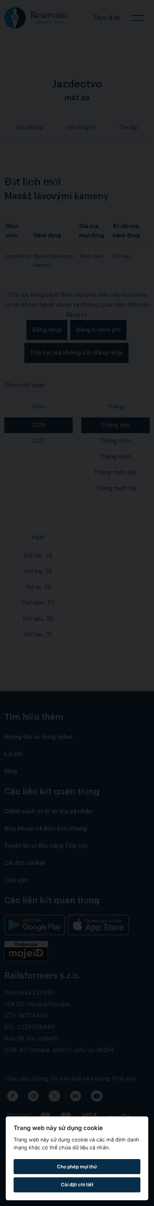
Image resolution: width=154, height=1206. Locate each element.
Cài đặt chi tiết (77, 1184)
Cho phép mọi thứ (77, 1166)
